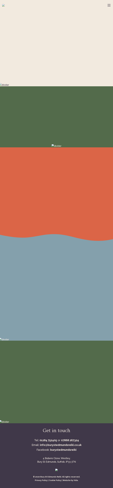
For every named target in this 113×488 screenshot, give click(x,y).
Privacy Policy (41, 480)
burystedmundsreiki (63, 449)
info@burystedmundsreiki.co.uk (61, 444)
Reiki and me (96, 206)
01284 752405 (48, 440)
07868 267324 (70, 440)
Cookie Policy (55, 480)
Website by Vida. (70, 480)
